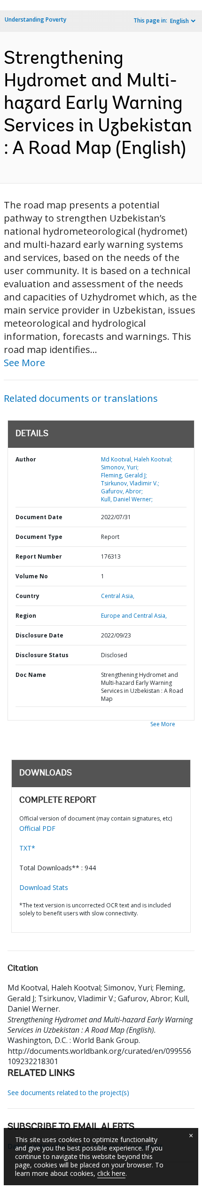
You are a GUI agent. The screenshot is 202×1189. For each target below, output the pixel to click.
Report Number (39, 556)
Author (26, 459)
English (179, 21)
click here (111, 1173)
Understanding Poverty (35, 19)
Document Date (39, 517)
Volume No (32, 576)
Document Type (39, 537)
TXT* (27, 848)
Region (26, 616)
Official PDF (37, 828)
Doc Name (31, 675)
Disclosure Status (42, 655)
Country (27, 596)
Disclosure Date (39, 635)
